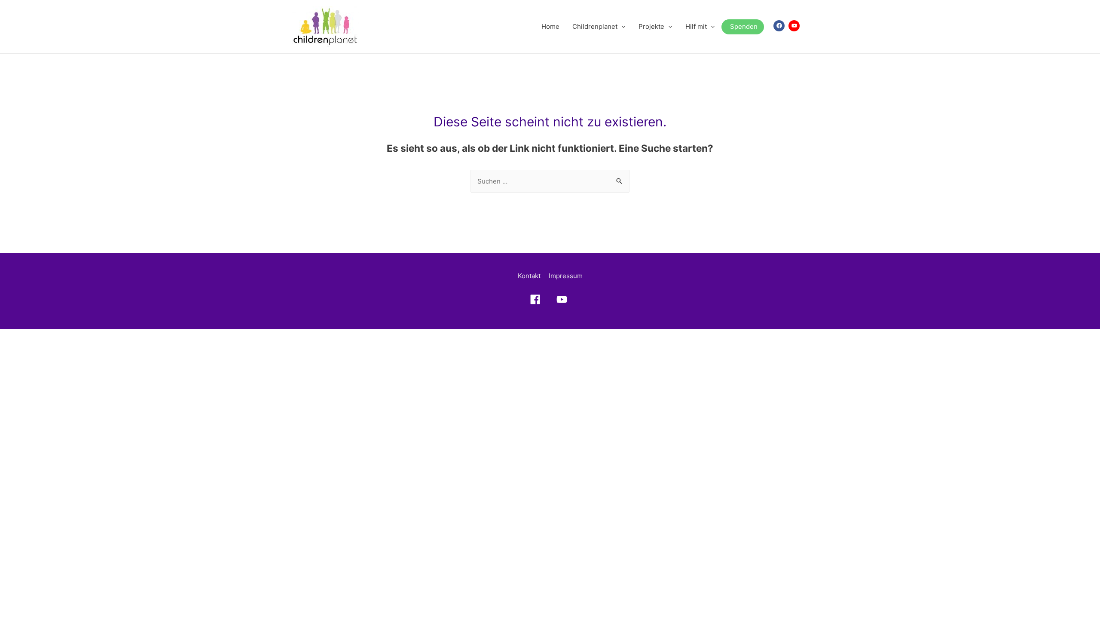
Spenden (744, 26)
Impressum (566, 276)
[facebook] (780, 25)
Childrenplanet (594, 26)
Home (550, 26)
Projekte (651, 26)
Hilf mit (696, 26)
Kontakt (529, 276)
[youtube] (794, 25)
